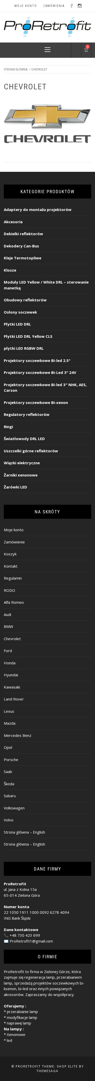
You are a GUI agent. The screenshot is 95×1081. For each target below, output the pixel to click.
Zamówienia (54, 6)
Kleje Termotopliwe (22, 257)
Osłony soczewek (20, 312)
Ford (8, 650)
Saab (8, 771)
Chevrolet (12, 638)
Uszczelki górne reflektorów (31, 450)
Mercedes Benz (17, 735)
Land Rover (14, 698)
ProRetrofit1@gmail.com (31, 941)
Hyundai (11, 674)
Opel (8, 747)
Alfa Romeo (14, 602)
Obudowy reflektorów (25, 299)
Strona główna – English (24, 832)
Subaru (10, 795)
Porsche (11, 759)
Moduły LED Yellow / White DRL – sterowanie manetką (46, 284)
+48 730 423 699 (25, 935)
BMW (8, 626)
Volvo (8, 819)
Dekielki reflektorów (23, 233)
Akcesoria (13, 221)
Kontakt (10, 566)
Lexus (9, 711)
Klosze (10, 270)
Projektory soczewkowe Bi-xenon (36, 402)
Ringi (8, 426)
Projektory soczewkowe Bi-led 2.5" (37, 360)
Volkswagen (14, 807)
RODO (9, 590)
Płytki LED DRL (17, 324)
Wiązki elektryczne (22, 462)
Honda (9, 662)
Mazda (9, 723)
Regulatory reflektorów (26, 414)
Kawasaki (12, 687)
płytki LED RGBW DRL (24, 348)
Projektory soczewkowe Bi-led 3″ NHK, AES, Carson (45, 387)
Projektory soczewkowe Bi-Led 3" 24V (40, 372)
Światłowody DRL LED (24, 438)
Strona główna (15, 69)
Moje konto (25, 6)
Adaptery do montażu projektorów (37, 209)
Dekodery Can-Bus (21, 245)
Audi (7, 614)
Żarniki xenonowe (20, 475)
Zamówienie (14, 541)
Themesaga (47, 1071)
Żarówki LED (15, 486)
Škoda (9, 783)
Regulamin (13, 578)
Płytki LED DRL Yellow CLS (28, 336)
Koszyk (10, 553)
